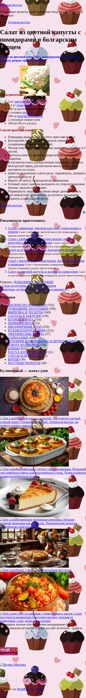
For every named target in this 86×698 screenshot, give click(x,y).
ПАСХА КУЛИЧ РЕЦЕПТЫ (27, 352)
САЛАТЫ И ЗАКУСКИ (24, 316)
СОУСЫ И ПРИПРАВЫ (24, 355)
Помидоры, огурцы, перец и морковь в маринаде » (34, 289)
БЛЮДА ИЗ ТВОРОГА (24, 345)
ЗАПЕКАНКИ (18, 337)
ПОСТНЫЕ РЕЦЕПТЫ (24, 363)
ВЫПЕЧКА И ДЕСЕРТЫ (25, 312)
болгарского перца (30, 116)
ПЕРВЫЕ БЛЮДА (21, 323)
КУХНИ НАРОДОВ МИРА (27, 330)
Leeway (39, 689)
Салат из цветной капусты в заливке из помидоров (43, 271)
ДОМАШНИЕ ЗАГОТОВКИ (33, 282)
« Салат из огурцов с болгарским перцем (28, 285)
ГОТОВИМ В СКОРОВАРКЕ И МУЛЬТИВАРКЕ (42, 341)
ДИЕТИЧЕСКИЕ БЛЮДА (26, 334)
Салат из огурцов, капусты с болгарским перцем (41, 250)
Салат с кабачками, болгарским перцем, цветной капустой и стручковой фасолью (41, 240)
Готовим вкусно (11, 5)
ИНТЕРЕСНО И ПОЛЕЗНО (27, 305)
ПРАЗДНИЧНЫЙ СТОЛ (25, 326)
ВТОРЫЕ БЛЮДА (21, 319)
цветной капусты (26, 101)
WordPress (23, 689)
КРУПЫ (13, 359)
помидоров (24, 105)
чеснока (27, 112)
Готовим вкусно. (11, 205)
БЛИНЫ (14, 348)
